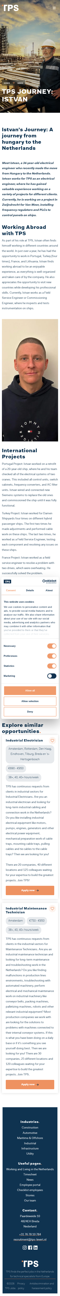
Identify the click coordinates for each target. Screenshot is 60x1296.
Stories (30, 1195)
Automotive (30, 1133)
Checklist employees (30, 1190)
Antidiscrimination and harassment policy (42, 1286)
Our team (30, 1200)
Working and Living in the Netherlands (30, 1169)
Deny (30, 711)
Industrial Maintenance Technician (26, 910)
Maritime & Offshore (30, 1138)
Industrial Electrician (24, 740)
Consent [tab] (11, 590)
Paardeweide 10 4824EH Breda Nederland (30, 1221)
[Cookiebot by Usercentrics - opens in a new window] (42, 581)
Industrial (30, 1143)
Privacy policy (21, 1286)
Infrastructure (30, 1148)
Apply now (28, 890)
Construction (30, 1127)
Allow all (30, 690)
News (20, 83)
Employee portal (30, 1185)
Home (7, 83)
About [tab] (49, 590)
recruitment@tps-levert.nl (30, 1239)
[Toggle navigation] (54, 8)
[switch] (51, 656)
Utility (30, 1154)
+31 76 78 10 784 (30, 1234)
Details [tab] (30, 590)
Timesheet (30, 1174)
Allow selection (30, 701)
